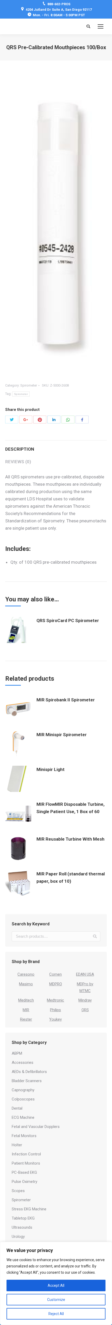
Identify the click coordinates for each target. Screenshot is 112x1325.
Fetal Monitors (24, 1135)
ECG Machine (23, 1117)
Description (19, 449)
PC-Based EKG (24, 1172)
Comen (55, 974)
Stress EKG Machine (29, 1209)
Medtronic (55, 1000)
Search (94, 936)
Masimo (26, 984)
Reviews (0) (18, 461)
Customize (56, 1300)
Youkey (55, 1019)
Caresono (25, 974)
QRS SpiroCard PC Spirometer (67, 620)
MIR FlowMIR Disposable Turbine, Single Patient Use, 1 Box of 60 (70, 808)
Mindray (85, 1000)
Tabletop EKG (23, 1218)
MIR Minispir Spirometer (61, 734)
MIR (26, 1010)
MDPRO (55, 984)
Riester (26, 1019)
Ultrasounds (22, 1227)
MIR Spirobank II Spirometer (65, 699)
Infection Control (26, 1154)
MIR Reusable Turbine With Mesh (70, 839)
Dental (17, 1108)
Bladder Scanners (27, 1080)
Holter (17, 1145)
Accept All (56, 1285)
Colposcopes (23, 1099)
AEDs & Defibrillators (29, 1071)
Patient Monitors (26, 1163)
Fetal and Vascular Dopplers (36, 1126)
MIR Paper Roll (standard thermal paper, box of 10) (70, 877)
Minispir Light (50, 769)
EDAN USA (85, 974)
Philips (55, 1010)
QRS (85, 1010)
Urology (18, 1236)
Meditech (26, 1000)
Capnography (23, 1090)
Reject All (56, 1314)
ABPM (17, 1053)
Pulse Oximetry (24, 1181)
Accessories (22, 1062)
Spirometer (28, 385)
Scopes (18, 1190)
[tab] (56, 446)
